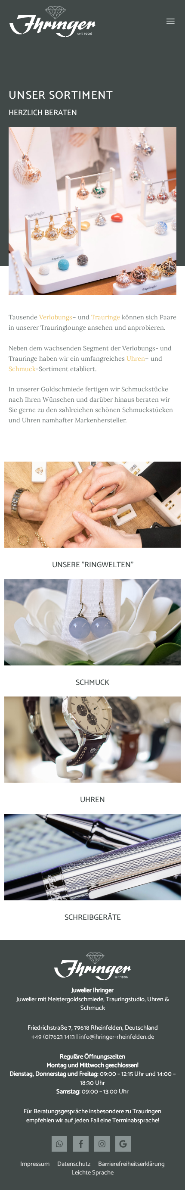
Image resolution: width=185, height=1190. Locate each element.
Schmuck (22, 369)
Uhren (135, 358)
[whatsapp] (61, 1144)
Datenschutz (73, 1164)
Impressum (34, 1164)
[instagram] (104, 1144)
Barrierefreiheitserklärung (131, 1164)
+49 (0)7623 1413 (53, 1037)
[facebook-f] (83, 1144)
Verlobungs (55, 317)
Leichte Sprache (92, 1173)
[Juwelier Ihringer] (52, 21)
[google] (124, 1144)
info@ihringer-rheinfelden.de (116, 1037)
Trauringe (105, 317)
